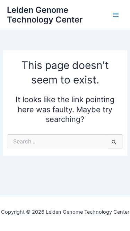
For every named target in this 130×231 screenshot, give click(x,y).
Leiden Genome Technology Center (45, 15)
